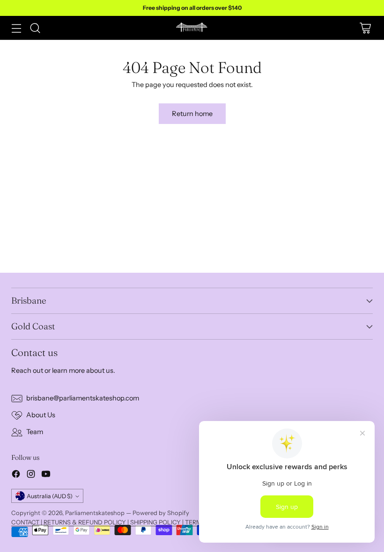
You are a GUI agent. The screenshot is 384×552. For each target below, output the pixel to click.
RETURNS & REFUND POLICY (85, 522)
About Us (40, 415)
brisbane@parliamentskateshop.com (82, 398)
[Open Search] (34, 27)
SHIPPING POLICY (155, 522)
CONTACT (25, 522)
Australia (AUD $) (50, 496)
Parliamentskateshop (95, 512)
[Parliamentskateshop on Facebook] (16, 475)
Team (34, 432)
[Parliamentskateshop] (192, 28)
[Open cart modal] (365, 27)
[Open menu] (16, 27)
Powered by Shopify (161, 512)
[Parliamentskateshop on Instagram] (31, 475)
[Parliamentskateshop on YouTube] (46, 475)
